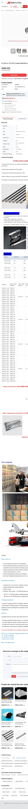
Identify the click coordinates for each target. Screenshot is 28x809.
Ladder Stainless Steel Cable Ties (8, 763)
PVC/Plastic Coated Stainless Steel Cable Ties (21, 760)
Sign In (3, 112)
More (2, 798)
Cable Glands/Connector (6, 766)
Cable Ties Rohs (6, 792)
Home (2, 10)
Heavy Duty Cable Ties (7, 781)
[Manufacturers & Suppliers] (14, 2)
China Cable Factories (7, 788)
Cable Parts (18, 10)
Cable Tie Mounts (19, 781)
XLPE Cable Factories (20, 788)
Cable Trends (14, 795)
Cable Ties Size (22, 792)
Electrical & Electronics (9, 10)
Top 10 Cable (5, 795)
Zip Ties (14, 792)
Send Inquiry (14, 75)
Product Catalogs (22, 758)
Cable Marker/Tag (18, 766)
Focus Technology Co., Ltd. (18, 803)
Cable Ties (24, 10)
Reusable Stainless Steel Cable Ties (21, 763)
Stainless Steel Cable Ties (7, 760)
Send (14, 676)
